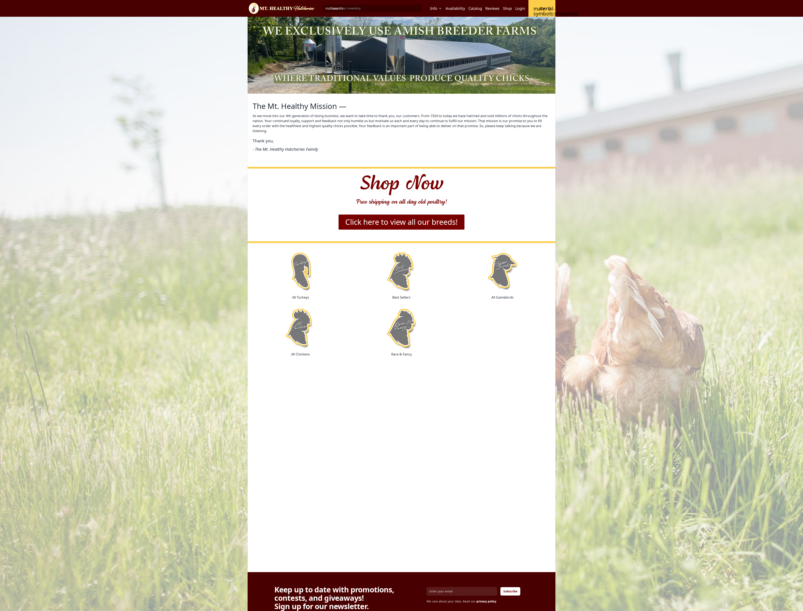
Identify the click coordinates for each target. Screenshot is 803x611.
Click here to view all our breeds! (401, 222)
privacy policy (486, 601)
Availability (455, 8)
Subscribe (510, 591)
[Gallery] (401, 55)
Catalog (475, 8)
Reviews (492, 8)
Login (520, 8)
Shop (507, 8)
